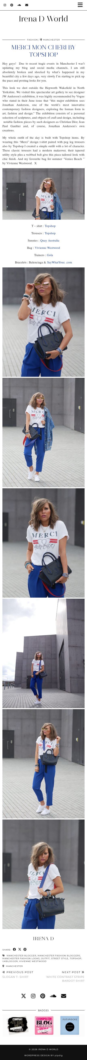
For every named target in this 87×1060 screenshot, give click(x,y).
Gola (50, 255)
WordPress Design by (43, 1055)
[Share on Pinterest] (25, 949)
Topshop (50, 226)
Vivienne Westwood (47, 248)
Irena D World (43, 18)
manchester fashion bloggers (59, 955)
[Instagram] (5, 5)
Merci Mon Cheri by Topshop (43, 51)
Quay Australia (49, 240)
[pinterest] (42, 996)
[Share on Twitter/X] (19, 949)
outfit (45, 958)
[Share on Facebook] (14, 949)
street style (59, 958)
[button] (81, 5)
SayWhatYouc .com (59, 262)
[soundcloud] (53, 996)
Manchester (14, 966)
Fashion (32, 39)
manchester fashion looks (21, 958)
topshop (75, 958)
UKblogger (10, 961)
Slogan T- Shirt (17, 974)
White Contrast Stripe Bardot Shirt (65, 976)
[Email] (26, 5)
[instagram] (33, 996)
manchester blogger (21, 955)
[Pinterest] (11, 5)
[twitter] (23, 996)
